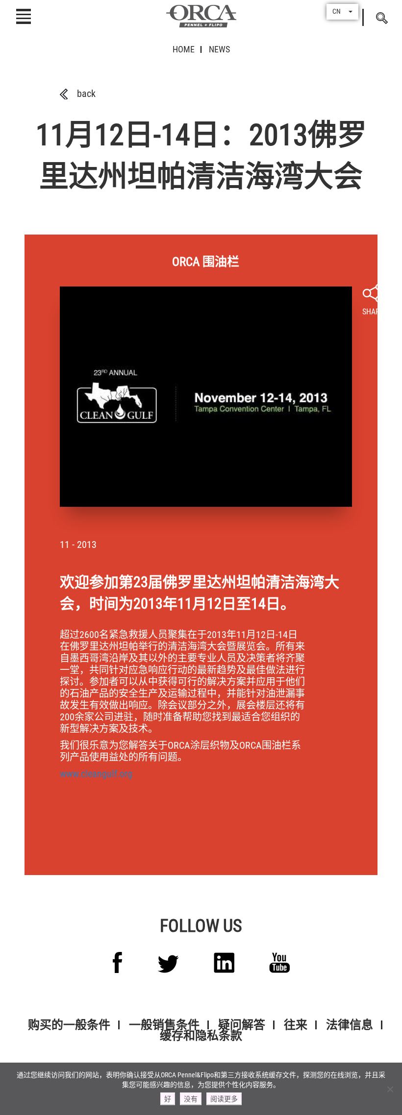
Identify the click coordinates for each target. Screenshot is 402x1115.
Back (86, 93)
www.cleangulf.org (96, 774)
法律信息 (349, 1024)
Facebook (118, 962)
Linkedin (224, 962)
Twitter (168, 964)
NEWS (219, 49)
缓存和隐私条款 (201, 1035)
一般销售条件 (164, 1024)
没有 (191, 1099)
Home (184, 49)
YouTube (279, 962)
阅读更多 (224, 1099)
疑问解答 (241, 1024)
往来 (295, 1024)
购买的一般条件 (69, 1024)
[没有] (390, 1089)
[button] (342, 12)
